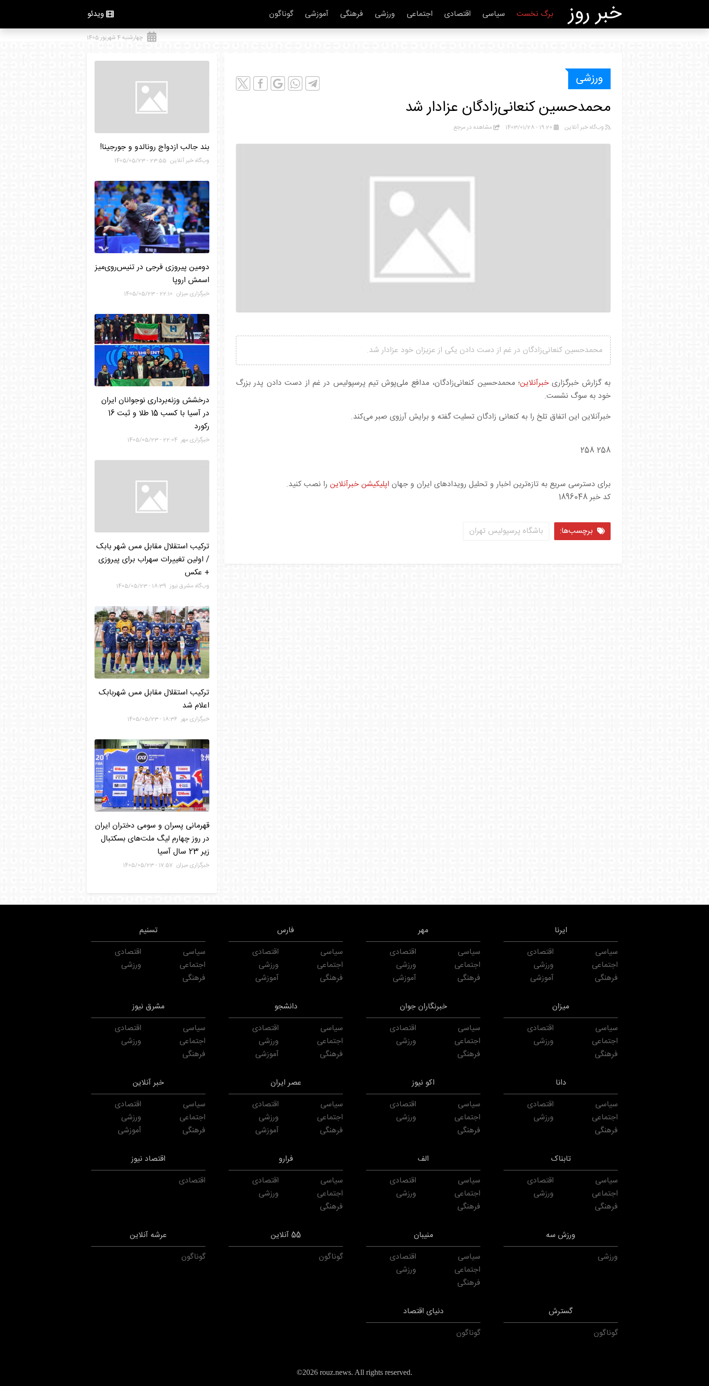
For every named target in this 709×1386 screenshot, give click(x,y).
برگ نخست (535, 14)
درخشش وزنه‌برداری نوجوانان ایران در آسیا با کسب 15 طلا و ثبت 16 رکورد (155, 413)
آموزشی (316, 14)
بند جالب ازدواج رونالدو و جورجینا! (154, 147)
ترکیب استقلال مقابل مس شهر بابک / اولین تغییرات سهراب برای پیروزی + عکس (152, 559)
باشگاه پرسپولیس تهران (506, 531)
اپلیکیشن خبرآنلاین (359, 484)
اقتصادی (457, 14)
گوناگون (281, 14)
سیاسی (493, 14)
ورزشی (385, 14)
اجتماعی (420, 14)
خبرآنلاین (534, 383)
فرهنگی (351, 14)
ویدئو (95, 14)
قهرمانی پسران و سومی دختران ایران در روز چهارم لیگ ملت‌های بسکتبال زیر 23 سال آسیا (152, 838)
